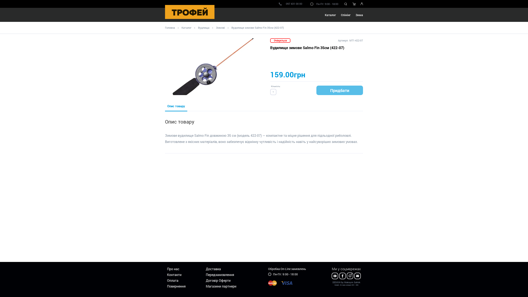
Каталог (186, 27)
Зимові (220, 27)
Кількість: (275, 86)
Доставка (213, 269)
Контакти (174, 274)
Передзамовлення (220, 274)
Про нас (173, 269)
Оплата (172, 280)
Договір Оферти (218, 280)
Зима (359, 15)
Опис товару (176, 106)
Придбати (339, 90)
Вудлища (203, 27)
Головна (170, 27)
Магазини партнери (221, 286)
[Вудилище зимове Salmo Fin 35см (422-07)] (215, 66)
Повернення (176, 286)
